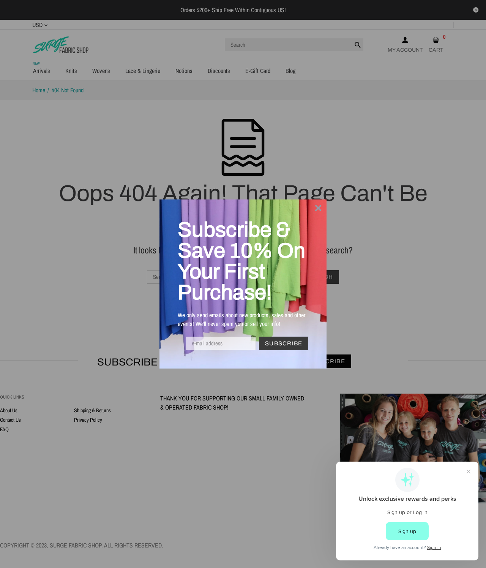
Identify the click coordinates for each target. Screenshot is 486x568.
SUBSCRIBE (283, 343)
